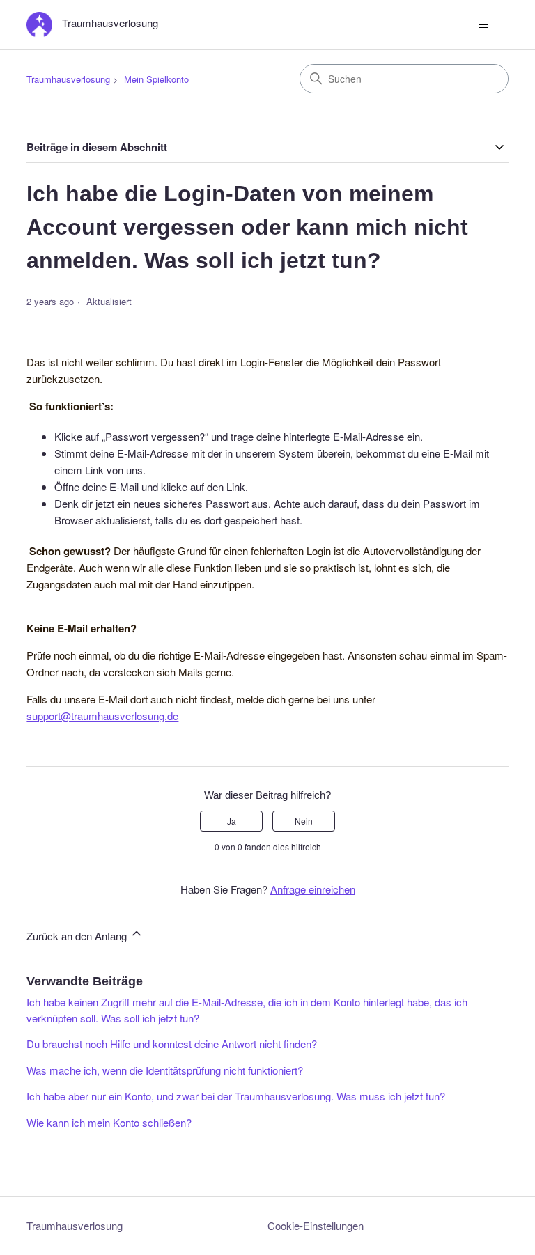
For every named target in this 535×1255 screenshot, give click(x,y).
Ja (231, 821)
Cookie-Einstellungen (316, 1225)
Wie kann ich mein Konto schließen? (109, 1122)
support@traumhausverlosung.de (102, 715)
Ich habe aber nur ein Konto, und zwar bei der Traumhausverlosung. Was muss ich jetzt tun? (235, 1096)
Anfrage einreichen (312, 889)
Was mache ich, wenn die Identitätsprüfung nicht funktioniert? (164, 1070)
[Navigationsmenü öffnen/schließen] (484, 25)
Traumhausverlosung (68, 79)
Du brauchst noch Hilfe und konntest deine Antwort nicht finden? (171, 1043)
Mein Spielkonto (156, 79)
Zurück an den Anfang (78, 935)
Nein (304, 821)
